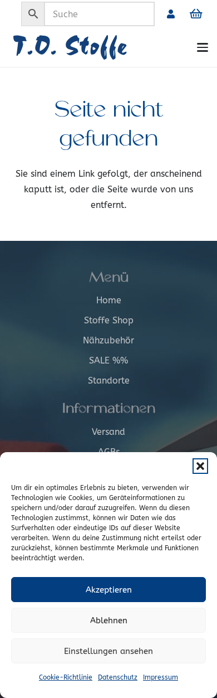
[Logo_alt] (92, 47)
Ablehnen (108, 620)
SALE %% (108, 360)
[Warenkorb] (196, 14)
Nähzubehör (108, 340)
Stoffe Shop (109, 320)
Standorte (109, 380)
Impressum (160, 677)
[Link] (171, 13)
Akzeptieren (109, 590)
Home (108, 300)
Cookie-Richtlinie (65, 677)
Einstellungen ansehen (108, 651)
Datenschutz (117, 677)
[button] (200, 466)
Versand (108, 431)
